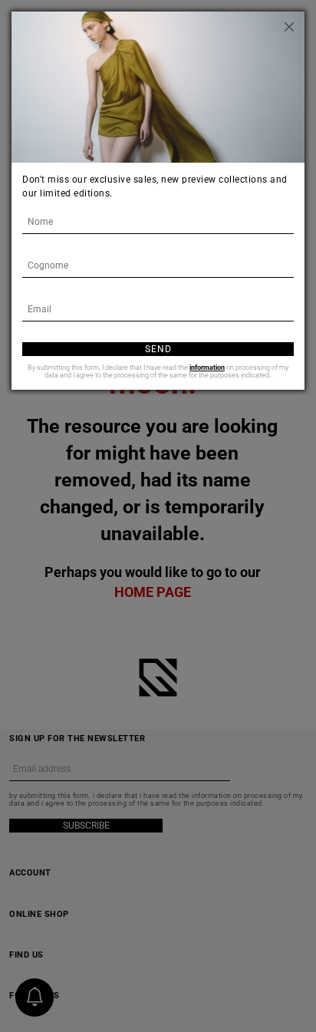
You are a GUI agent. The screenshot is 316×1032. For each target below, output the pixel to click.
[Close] (289, 27)
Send (158, 349)
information (207, 367)
